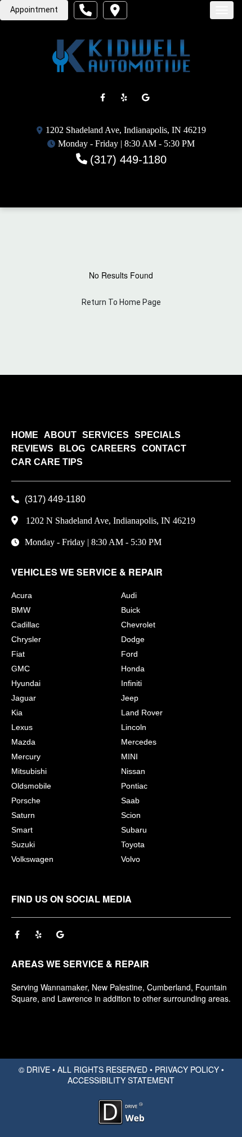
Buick (130, 609)
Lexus (22, 727)
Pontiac (134, 785)
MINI (129, 756)
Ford (129, 653)
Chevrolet (138, 624)
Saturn (23, 815)
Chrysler (26, 639)
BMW (20, 609)
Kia (17, 712)
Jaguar (23, 697)
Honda (133, 668)
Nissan (133, 771)
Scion (131, 815)
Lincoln (133, 727)
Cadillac (25, 624)
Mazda (23, 741)
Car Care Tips (47, 462)
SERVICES (105, 435)
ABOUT (60, 435)
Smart (22, 829)
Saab (130, 800)
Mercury (26, 756)
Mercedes (138, 741)
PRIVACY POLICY (187, 1069)
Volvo (130, 859)
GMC (20, 668)
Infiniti (131, 683)
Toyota (133, 844)
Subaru (134, 829)
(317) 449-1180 (128, 159)
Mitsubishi (29, 771)
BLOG (72, 448)
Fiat (18, 653)
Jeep (129, 697)
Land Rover (142, 712)
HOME (24, 435)
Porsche (26, 800)
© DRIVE (34, 1069)
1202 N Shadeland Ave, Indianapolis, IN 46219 (110, 520)
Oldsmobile (31, 785)
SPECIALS (158, 435)
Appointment (34, 9)
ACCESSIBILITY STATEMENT (121, 1080)
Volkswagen (32, 859)
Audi (129, 595)
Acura (21, 595)
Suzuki (23, 844)
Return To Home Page (121, 302)
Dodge (133, 639)
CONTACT (164, 448)
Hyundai (26, 683)
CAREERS (113, 448)
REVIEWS (32, 448)
